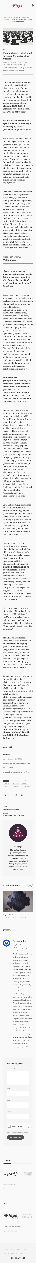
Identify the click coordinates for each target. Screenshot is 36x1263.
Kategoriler (22, 1250)
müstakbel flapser (8, 917)
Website (9, 1112)
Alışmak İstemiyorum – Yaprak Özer (16, 772)
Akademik (15, 17)
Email (8, 1100)
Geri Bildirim (9, 1254)
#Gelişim (15, 783)
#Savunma (27, 786)
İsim (8, 1088)
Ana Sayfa (7, 17)
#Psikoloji (16, 786)
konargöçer (6, 62)
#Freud (7, 783)
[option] (18, 904)
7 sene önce (13, 62)
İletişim (19, 1254)
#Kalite (24, 783)
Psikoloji (6, 19)
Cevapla (15, 1049)
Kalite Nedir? (8, 768)
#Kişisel (7, 786)
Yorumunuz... (11, 1069)
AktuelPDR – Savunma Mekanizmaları (17, 763)
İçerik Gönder (9, 1250)
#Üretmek (7, 789)
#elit (24, 781)
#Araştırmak (15, 781)
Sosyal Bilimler (25, 17)
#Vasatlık (17, 789)
